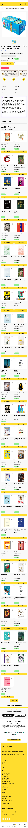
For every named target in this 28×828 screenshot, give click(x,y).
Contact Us (4, 801)
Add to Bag (6, 63)
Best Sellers (12, 812)
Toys (3, 765)
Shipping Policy (5, 778)
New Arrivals (5, 812)
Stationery (4, 763)
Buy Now (20, 63)
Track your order (6, 803)
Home (2, 8)
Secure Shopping (6, 773)
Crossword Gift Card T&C (8, 783)
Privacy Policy (5, 774)
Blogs (3, 792)
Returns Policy (5, 779)
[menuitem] (3, 825)
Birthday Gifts (18, 812)
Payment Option (6, 781)
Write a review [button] (8, 715)
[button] (23, 4)
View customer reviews (14, 739)
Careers (4, 798)
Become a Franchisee (7, 800)
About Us (4, 789)
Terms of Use (5, 776)
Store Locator (5, 790)
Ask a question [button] (20, 715)
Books (3, 762)
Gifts (3, 767)
